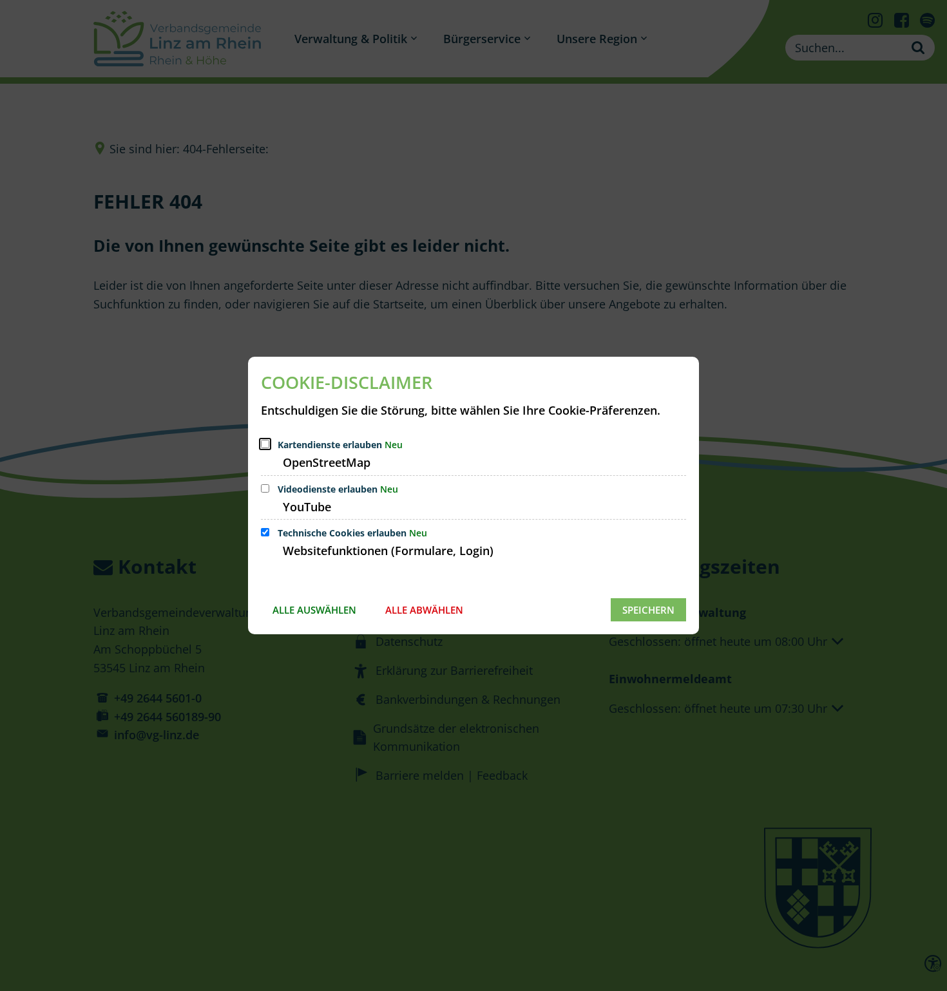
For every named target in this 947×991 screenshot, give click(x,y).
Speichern (648, 609)
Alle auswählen (314, 609)
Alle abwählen (424, 609)
